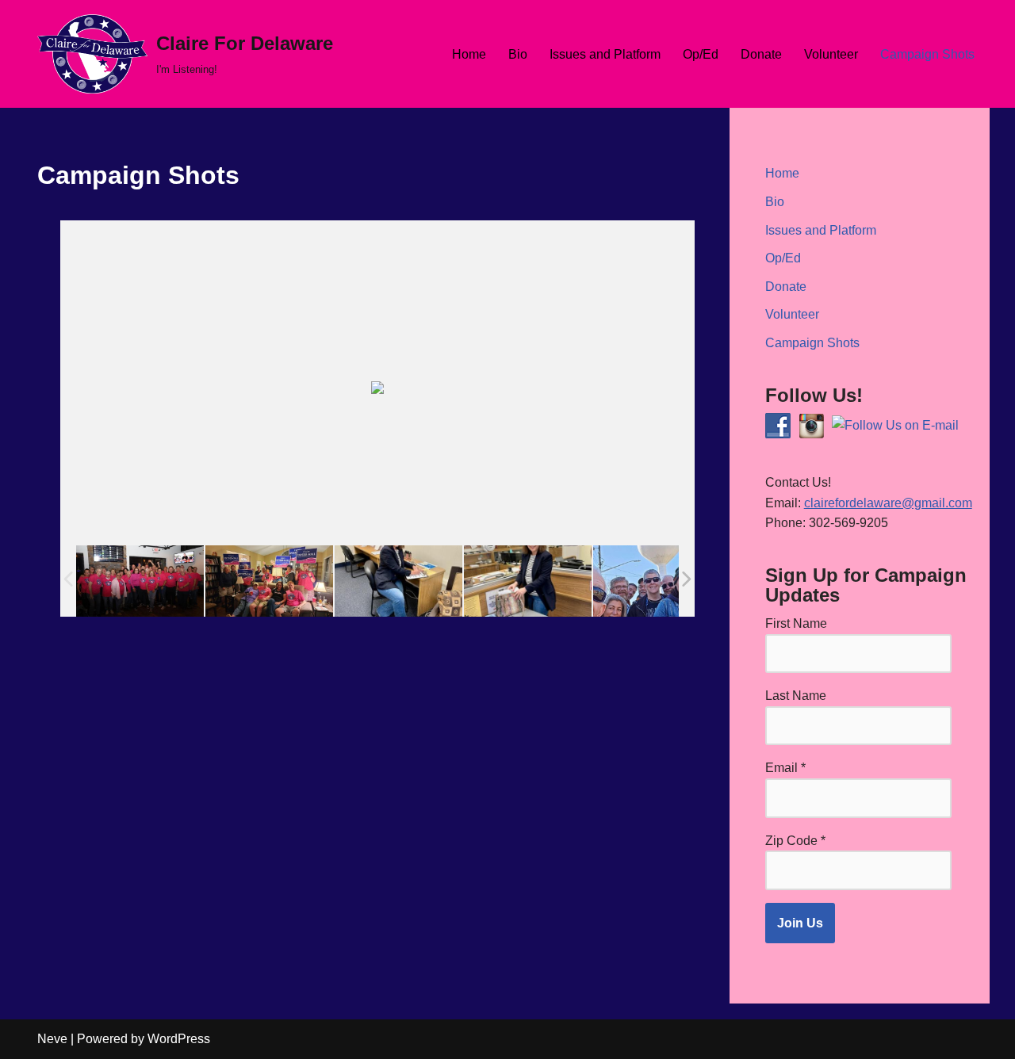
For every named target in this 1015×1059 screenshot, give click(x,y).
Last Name (795, 695)
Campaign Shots (927, 54)
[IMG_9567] (140, 580)
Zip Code (795, 840)
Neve (52, 1039)
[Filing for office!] (398, 580)
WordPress (178, 1039)
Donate (761, 54)
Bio (517, 54)
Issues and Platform (605, 54)
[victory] (269, 581)
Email (785, 767)
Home (469, 54)
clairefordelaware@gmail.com (888, 503)
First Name (796, 623)
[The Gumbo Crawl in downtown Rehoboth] (657, 580)
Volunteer (831, 54)
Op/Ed (700, 54)
